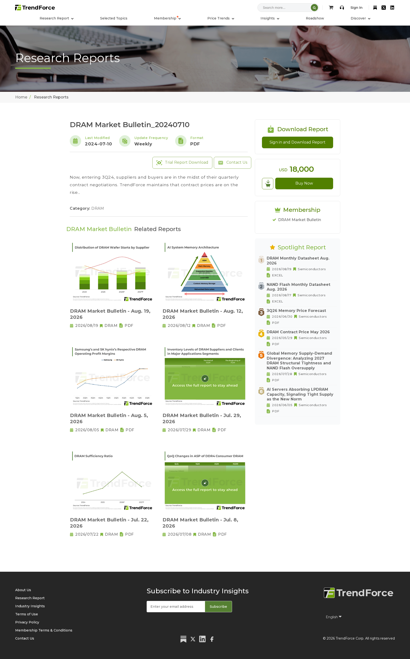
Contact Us (236, 162)
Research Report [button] (55, 18)
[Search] (314, 7)
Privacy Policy (27, 622)
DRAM (97, 208)
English (332, 617)
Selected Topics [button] (113, 18)
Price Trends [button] (219, 18)
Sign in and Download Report (298, 142)
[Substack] (375, 7)
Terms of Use (26, 614)
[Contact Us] (342, 7)
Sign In (356, 7)
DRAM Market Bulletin (299, 220)
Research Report (30, 598)
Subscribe (218, 606)
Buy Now (304, 183)
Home (21, 97)
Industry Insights (30, 606)
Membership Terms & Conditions (43, 630)
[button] (167, 18)
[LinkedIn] (392, 7)
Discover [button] (359, 18)
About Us (23, 590)
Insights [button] (268, 18)
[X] (384, 7)
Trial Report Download (186, 162)
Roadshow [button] (315, 18)
